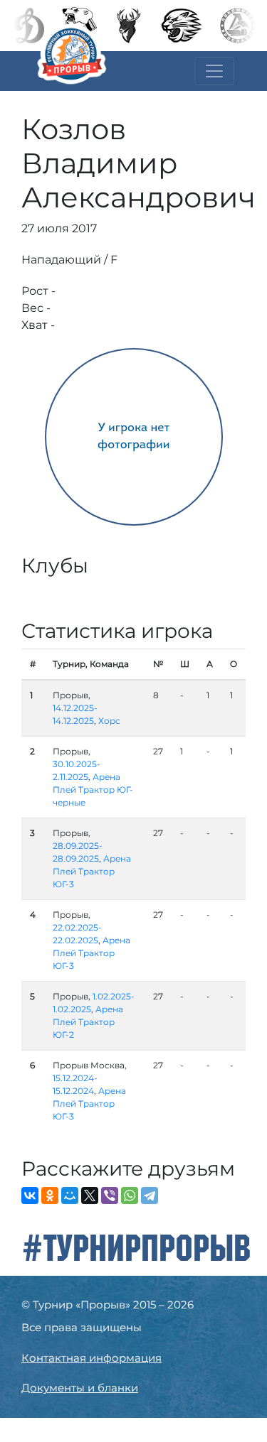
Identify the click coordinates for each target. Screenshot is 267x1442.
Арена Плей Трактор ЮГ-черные (93, 789)
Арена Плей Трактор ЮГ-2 (88, 1022)
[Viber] (109, 1195)
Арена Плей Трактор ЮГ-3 (92, 871)
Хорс (109, 720)
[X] (89, 1195)
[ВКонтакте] (29, 1195)
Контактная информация (91, 1358)
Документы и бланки (79, 1387)
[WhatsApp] (129, 1195)
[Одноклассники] (49, 1195)
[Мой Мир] (69, 1195)
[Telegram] (149, 1195)
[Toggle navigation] (214, 71)
